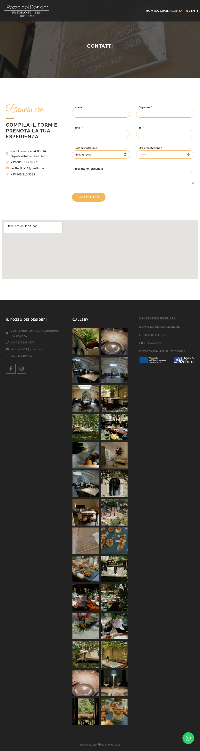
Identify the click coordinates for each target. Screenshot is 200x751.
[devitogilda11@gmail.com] (7, 168)
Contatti (179, 10)
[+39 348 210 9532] (7, 174)
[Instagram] (21, 369)
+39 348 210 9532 (23, 174)
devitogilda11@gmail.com (27, 168)
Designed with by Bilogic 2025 (100, 744)
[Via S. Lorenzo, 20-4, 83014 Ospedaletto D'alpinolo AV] (7, 153)
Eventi (192, 10)
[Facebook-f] (11, 369)
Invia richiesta (89, 197)
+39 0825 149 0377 (24, 162)
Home (150, 10)
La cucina (163, 10)
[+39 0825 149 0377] (7, 162)
